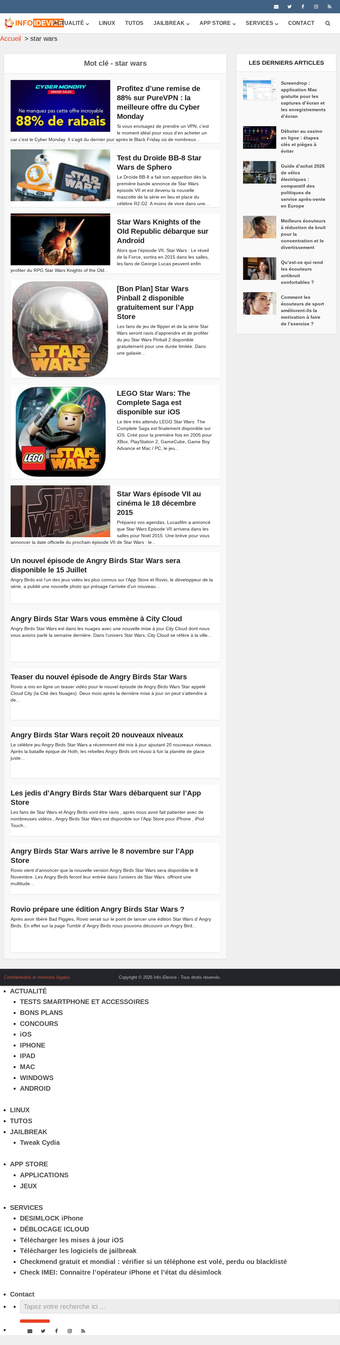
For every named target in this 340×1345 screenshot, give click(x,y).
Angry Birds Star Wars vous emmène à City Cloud (96, 619)
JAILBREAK (169, 23)
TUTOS (134, 23)
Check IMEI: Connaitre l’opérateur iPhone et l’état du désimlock (120, 1272)
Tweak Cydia (40, 1142)
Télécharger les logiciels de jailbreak (78, 1250)
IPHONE (32, 1045)
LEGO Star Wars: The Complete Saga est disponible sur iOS (153, 402)
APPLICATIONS (44, 1175)
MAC (27, 1066)
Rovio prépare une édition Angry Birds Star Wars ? (97, 909)
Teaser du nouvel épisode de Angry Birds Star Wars (99, 677)
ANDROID (35, 1088)
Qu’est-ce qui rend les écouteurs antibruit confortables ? (302, 272)
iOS (26, 1034)
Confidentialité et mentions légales (37, 977)
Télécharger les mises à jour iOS (72, 1240)
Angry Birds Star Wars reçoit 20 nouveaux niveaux (97, 735)
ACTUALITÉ (68, 23)
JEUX (28, 1186)
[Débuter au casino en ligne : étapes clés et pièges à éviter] (262, 137)
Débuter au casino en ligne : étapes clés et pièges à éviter (301, 141)
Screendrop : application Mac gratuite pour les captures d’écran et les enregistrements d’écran (303, 99)
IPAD (27, 1055)
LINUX (107, 23)
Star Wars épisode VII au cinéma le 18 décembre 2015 (159, 503)
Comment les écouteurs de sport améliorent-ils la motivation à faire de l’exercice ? (302, 310)
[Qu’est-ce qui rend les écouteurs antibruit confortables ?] (262, 268)
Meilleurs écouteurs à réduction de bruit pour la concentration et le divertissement (303, 234)
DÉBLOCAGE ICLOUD (54, 1229)
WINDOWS (36, 1077)
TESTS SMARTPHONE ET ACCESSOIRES (84, 1001)
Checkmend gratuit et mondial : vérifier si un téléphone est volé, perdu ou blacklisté (153, 1261)
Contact (301, 23)
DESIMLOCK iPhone (51, 1218)
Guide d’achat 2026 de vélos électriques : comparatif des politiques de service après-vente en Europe (303, 186)
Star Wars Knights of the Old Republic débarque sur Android (163, 231)
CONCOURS (39, 1023)
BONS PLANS (41, 1012)
